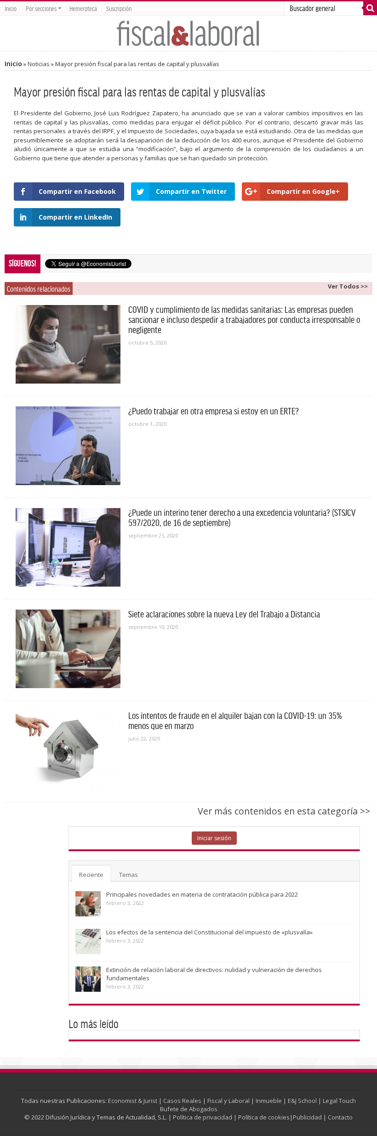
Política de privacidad (202, 1117)
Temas (128, 874)
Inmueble (269, 1100)
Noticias (39, 64)
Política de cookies (264, 1117)
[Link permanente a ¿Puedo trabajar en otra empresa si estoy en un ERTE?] (68, 446)
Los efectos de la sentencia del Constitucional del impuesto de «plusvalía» (209, 932)
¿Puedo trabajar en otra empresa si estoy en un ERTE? (213, 411)
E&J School (302, 1100)
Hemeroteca (83, 8)
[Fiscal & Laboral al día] (188, 33)
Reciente (91, 874)
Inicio (11, 8)
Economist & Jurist (132, 1100)
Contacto (340, 1117)
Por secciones (41, 8)
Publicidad (307, 1117)
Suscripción (118, 8)
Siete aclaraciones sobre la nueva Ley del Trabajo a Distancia (224, 614)
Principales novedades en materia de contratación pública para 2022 (202, 894)
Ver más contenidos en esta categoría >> (284, 811)
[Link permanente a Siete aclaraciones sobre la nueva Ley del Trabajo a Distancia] (68, 649)
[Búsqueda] (370, 8)
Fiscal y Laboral (228, 1100)
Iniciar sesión (214, 838)
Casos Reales (182, 1100)
